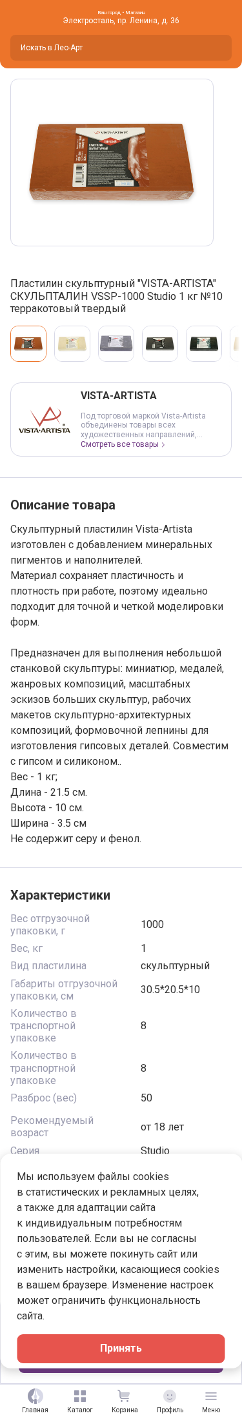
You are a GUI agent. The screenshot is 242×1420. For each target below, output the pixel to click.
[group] (112, 162)
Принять (121, 1348)
